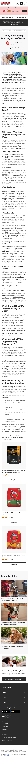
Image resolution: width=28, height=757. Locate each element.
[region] (14, 751)
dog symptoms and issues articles (14, 437)
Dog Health (7, 30)
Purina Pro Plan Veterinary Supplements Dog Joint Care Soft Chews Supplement (13, 471)
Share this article (15, 47)
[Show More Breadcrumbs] (15, 17)
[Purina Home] (8, 3)
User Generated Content (7, 740)
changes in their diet (18, 277)
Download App (14, 24)
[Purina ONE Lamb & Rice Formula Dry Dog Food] (14, 497)
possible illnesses (20, 148)
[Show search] (17, 3)
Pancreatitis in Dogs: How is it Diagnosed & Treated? (12, 600)
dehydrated (10, 355)
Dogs (4, 692)
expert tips (9, 435)
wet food (11, 259)
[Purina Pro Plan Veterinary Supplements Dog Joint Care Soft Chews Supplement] (14, 455)
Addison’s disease (18, 297)
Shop (4, 702)
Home (2, 17)
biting (6, 232)
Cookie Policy (6, 755)
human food (5, 251)
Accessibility (4, 729)
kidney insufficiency (10, 302)
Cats (4, 697)
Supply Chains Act (6, 742)
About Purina (7, 687)
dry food (5, 258)
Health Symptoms (19, 30)
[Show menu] (25, 3)
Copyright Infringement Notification (9, 737)
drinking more (7, 199)
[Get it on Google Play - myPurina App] (15, 711)
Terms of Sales (5, 732)
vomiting (4, 208)
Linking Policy (5, 734)
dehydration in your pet (12, 157)
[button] (14, 480)
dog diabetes (5, 295)
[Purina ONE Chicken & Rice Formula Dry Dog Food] (14, 539)
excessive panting (15, 154)
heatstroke (4, 174)
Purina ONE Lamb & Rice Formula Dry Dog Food (13, 513)
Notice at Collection (6, 723)
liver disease (21, 302)
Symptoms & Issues (21, 17)
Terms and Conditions (6, 721)
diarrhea (11, 208)
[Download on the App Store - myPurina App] (6, 711)
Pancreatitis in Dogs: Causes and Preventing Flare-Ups (13, 623)
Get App (24, 11)
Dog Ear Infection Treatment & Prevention (12, 647)
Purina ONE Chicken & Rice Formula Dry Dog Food (13, 555)
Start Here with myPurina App (13, 679)
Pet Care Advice (9, 17)
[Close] (26, 746)
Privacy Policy (5, 726)
